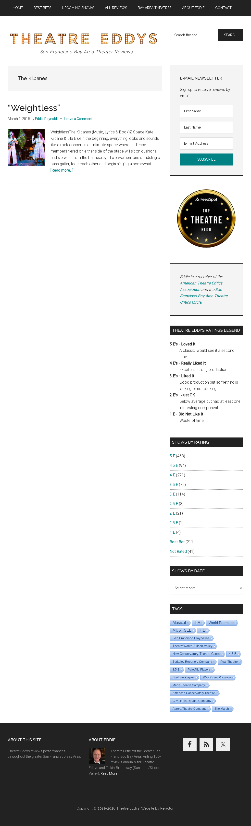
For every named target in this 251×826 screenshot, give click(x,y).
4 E (172, 475)
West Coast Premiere (217, 677)
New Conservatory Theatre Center (197, 654)
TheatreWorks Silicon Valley (193, 646)
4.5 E (174, 465)
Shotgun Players (184, 677)
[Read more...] (61, 170)
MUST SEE (182, 630)
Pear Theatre (229, 661)
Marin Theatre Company (189, 685)
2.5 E (174, 503)
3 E (172, 494)
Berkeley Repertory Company (192, 661)
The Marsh (222, 708)
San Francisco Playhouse (191, 638)
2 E (172, 513)
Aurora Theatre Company (189, 708)
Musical (179, 623)
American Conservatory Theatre (194, 693)
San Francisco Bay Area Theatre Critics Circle (203, 296)
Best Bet (177, 542)
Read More (108, 773)
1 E (172, 532)
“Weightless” (34, 108)
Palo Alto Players (199, 669)
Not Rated (178, 551)
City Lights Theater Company (192, 701)
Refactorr (167, 808)
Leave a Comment (78, 119)
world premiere (221, 623)
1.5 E (174, 522)
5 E (172, 456)
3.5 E (174, 484)
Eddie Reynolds (47, 119)
